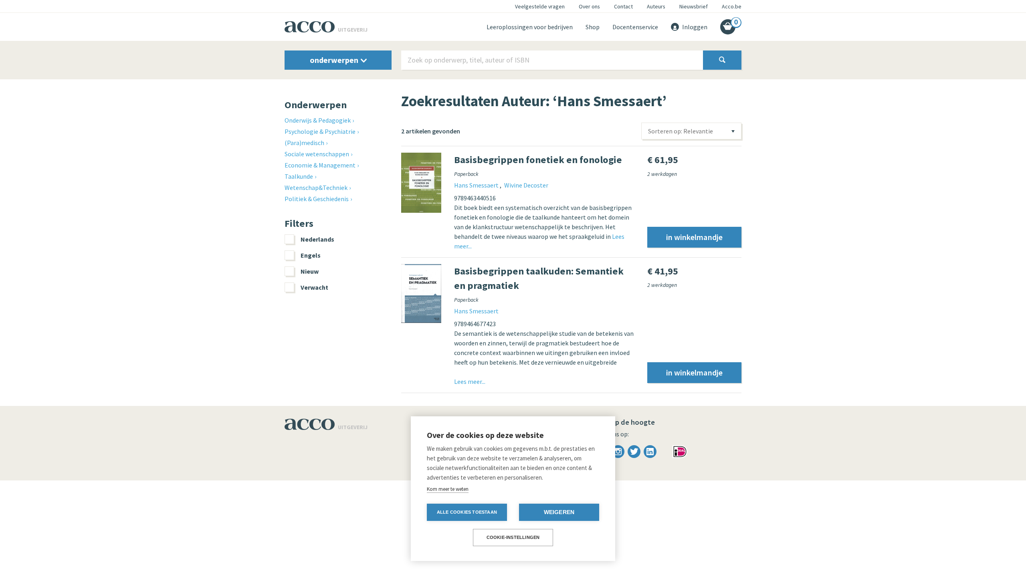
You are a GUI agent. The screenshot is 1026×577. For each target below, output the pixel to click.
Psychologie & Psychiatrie (320, 131)
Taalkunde (299, 176)
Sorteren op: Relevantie (680, 131)
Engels (311, 255)
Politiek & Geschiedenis (317, 199)
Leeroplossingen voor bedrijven (530, 27)
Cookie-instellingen (513, 537)
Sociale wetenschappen (317, 154)
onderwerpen (335, 60)
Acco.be (731, 6)
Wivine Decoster (526, 185)
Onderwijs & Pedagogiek (318, 120)
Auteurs (656, 6)
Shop (593, 27)
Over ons (589, 6)
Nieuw (310, 271)
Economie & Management (320, 165)
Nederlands (317, 239)
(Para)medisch (304, 143)
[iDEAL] (680, 451)
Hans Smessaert (477, 185)
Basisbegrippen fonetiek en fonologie (538, 159)
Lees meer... (469, 381)
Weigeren (559, 512)
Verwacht (314, 287)
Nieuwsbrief (693, 6)
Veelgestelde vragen (540, 6)
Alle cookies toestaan (467, 512)
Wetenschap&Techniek (316, 188)
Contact (623, 6)
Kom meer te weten (448, 489)
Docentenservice (635, 27)
